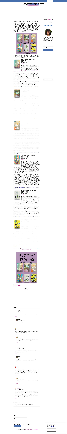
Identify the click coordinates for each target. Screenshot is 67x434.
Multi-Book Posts (26, 288)
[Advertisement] (33, 12)
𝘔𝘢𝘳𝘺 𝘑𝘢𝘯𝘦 (33, 70)
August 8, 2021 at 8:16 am (20, 389)
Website (15, 421)
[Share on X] (14, 285)
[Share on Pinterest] (19, 285)
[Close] (66, 422)
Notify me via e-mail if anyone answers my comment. (22, 424)
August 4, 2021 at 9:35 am (21, 357)
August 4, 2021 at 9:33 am (21, 338)
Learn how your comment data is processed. (31, 429)
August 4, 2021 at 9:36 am (21, 379)
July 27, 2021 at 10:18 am (20, 348)
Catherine (18, 388)
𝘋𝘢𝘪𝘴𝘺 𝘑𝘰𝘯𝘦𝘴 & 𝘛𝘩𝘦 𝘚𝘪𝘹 (24, 70)
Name (15, 415)
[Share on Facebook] (16, 285)
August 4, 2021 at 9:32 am (21, 320)
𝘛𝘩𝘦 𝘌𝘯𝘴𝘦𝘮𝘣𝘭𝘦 (30, 70)
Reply (16, 316)
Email (15, 418)
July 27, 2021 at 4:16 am (20, 311)
